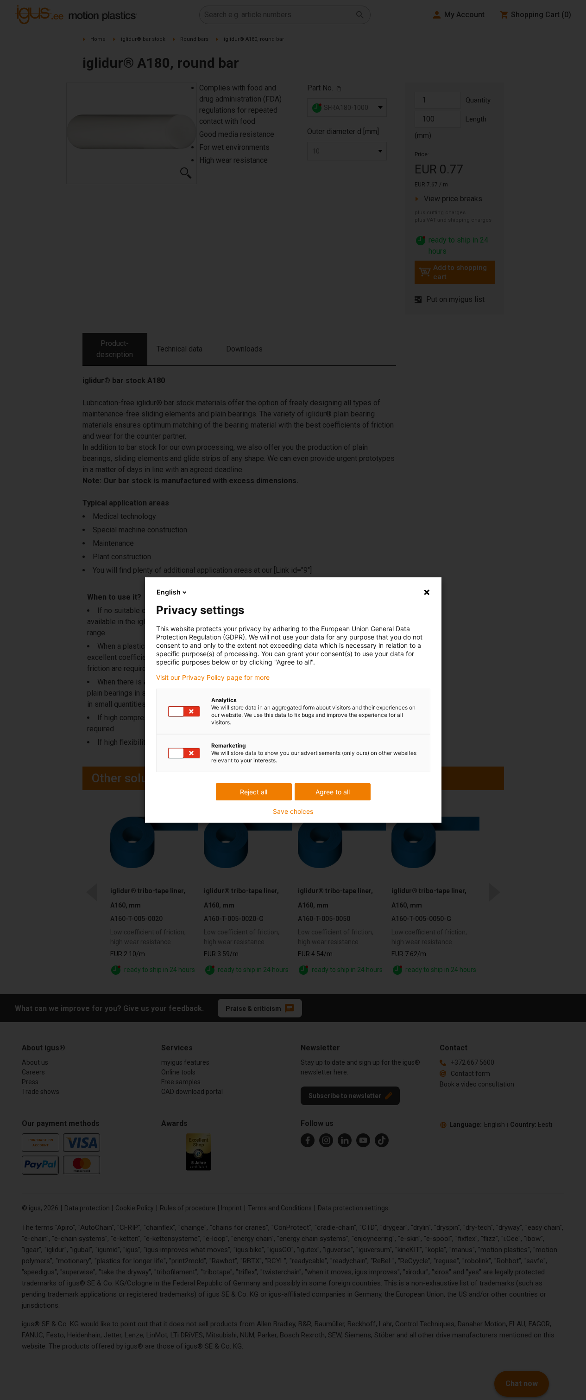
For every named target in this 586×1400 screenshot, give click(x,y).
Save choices (293, 811)
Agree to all (332, 792)
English (169, 592)
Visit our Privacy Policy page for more (213, 677)
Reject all (253, 792)
